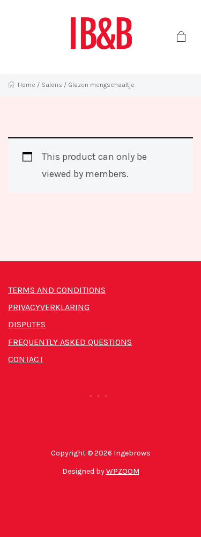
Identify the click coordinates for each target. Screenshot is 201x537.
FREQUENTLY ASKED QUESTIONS (70, 342)
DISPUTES (27, 324)
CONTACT (25, 359)
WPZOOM (122, 471)
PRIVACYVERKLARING (49, 307)
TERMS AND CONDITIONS (57, 290)
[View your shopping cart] (181, 37)
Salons (51, 85)
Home (26, 85)
